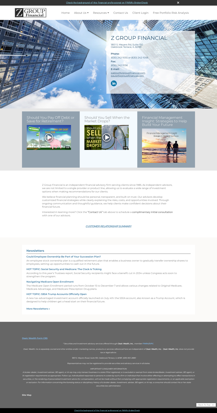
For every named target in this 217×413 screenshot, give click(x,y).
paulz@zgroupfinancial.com (127, 75)
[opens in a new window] (49, 137)
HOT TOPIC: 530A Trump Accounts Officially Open (56, 294)
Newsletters (35, 250)
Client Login (140, 12)
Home (65, 12)
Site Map (26, 395)
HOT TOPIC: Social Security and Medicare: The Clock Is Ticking (64, 269)
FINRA (145, 343)
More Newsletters (38, 308)
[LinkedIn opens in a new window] (114, 83)
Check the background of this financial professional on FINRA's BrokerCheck (107, 2)
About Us (80, 12)
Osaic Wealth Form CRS (35, 338)
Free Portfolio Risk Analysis (171, 12)
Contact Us (120, 12)
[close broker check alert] (178, 2)
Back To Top (204, 405)
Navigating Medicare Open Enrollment (50, 281)
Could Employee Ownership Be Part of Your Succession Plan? (63, 256)
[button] (49, 137)
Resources (100, 12)
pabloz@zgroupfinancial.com (128, 73)
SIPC (151, 343)
